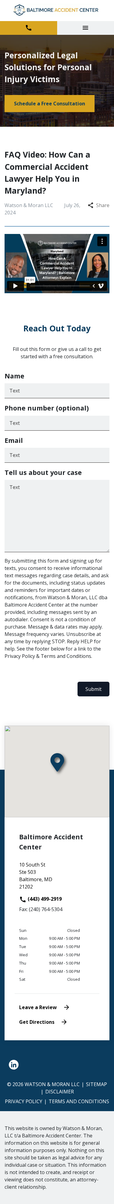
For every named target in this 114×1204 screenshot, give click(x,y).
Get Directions (36, 1022)
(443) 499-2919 (44, 899)
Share (102, 205)
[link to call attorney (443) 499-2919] (28, 28)
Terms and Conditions (79, 1101)
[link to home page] (57, 10)
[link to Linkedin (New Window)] (14, 1065)
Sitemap (96, 1084)
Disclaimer (59, 1091)
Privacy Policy (23, 1101)
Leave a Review (38, 1007)
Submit (93, 689)
